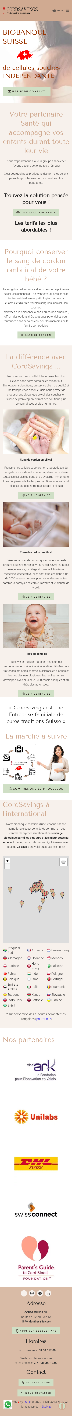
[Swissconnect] (36, 1210)
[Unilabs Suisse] (36, 1116)
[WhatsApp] (7, 1404)
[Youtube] (40, 1293)
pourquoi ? (43, 1019)
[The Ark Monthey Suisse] (36, 1069)
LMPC (28, 1402)
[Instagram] (32, 1293)
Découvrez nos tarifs (38, 212)
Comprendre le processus (38, 788)
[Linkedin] (48, 1293)
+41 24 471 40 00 (38, 1382)
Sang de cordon (38, 335)
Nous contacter (38, 1393)
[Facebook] (24, 1293)
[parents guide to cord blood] (36, 1257)
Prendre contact (28, 91)
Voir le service (38, 495)
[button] (57, 10)
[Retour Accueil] (20, 10)
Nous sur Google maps (38, 1331)
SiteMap (46, 1406)
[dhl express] (36, 1163)
